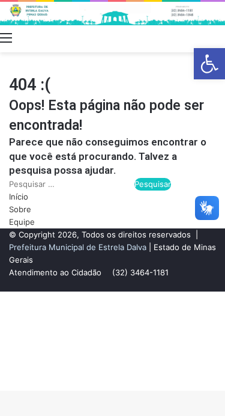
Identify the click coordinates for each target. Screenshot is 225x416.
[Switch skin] (198, 37)
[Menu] (6, 37)
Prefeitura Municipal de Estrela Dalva (77, 247)
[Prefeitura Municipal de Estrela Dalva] (112, 13)
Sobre (20, 209)
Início (18, 196)
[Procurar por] (219, 37)
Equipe (22, 222)
